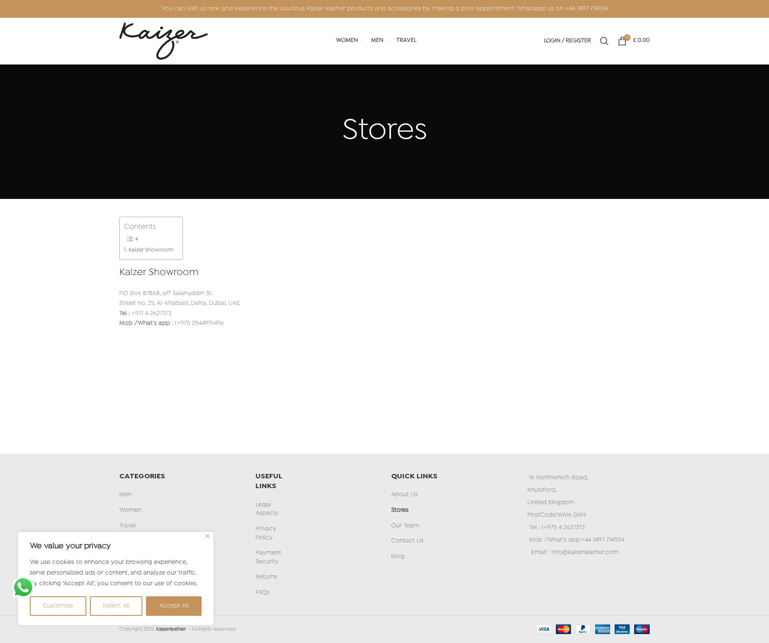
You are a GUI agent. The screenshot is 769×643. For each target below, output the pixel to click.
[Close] (208, 536)
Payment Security (268, 557)
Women (130, 510)
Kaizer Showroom (151, 250)
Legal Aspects (266, 509)
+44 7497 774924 (586, 8)
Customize (58, 606)
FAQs (262, 592)
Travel (127, 526)
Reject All (116, 606)
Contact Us (407, 541)
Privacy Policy (265, 533)
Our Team (405, 526)
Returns (266, 577)
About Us (404, 494)
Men (125, 494)
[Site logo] (163, 41)
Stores (400, 510)
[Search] (604, 41)
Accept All (174, 606)
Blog (398, 556)
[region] (116, 578)
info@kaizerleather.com (585, 552)
